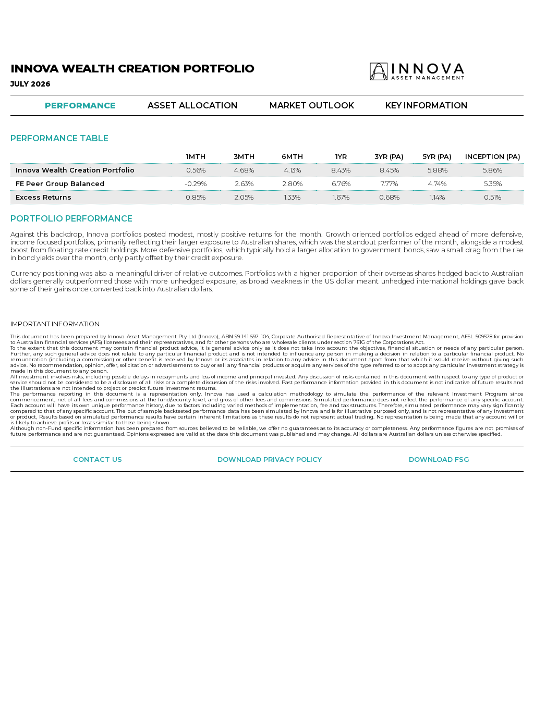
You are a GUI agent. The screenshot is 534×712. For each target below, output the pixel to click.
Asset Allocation (193, 106)
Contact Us (97, 459)
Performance (80, 106)
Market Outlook (312, 106)
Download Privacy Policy (269, 459)
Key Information (426, 106)
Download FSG (439, 459)
